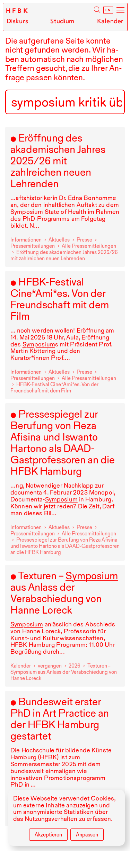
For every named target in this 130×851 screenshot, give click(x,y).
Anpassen (87, 835)
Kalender (110, 21)
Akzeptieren (48, 835)
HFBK (18, 10)
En (108, 10)
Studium (62, 21)
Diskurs (17, 21)
